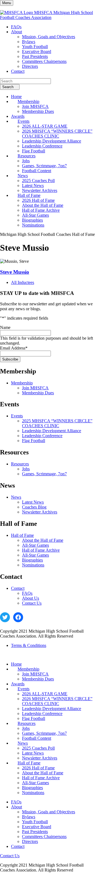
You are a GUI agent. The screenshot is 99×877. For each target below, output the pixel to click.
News (16, 497)
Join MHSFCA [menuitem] (35, 106)
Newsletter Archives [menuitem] (39, 190)
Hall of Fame (22, 535)
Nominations (33, 565)
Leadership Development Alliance (51, 430)
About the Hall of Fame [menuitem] (42, 205)
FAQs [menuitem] (16, 26)
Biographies (32, 560)
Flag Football (33, 440)
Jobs (26, 469)
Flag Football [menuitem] (33, 151)
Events (17, 416)
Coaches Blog (34, 507)
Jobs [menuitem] (26, 160)
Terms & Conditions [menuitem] (28, 645)
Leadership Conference (42, 435)
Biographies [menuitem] (32, 220)
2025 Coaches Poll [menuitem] (38, 180)
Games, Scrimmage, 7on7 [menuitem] (44, 165)
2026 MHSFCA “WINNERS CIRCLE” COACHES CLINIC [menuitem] (57, 133)
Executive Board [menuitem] (36, 51)
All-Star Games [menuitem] (35, 215)
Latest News (33, 502)
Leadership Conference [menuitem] (42, 146)
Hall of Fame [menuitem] (29, 195)
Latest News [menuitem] (33, 185)
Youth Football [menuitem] (35, 46)
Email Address (14, 348)
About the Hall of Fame (42, 540)
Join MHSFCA (35, 388)
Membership (22, 383)
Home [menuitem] (16, 96)
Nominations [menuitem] (33, 225)
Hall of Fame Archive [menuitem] (41, 210)
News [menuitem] (23, 175)
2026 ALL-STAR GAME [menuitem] (44, 126)
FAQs (27, 593)
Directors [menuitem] (30, 66)
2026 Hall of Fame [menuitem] (38, 200)
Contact (17, 588)
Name (5, 327)
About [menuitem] (16, 31)
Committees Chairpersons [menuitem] (44, 61)
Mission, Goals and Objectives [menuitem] (48, 36)
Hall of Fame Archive (41, 550)
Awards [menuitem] (17, 116)
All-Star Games (35, 545)
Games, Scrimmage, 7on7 (44, 473)
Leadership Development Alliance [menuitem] (51, 141)
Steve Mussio (14, 272)
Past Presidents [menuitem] (35, 56)
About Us (30, 598)
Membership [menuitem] (28, 101)
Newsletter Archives (39, 512)
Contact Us (32, 603)
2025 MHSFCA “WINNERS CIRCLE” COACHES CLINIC (57, 423)
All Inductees (22, 282)
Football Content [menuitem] (36, 170)
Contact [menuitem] (17, 71)
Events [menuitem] (23, 121)
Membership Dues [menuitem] (38, 111)
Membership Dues (38, 392)
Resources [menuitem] (26, 155)
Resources (20, 464)
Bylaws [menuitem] (28, 41)
